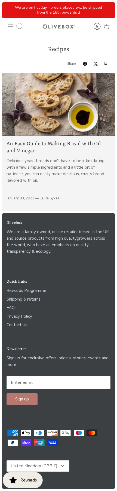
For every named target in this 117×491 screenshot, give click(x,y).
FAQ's (12, 307)
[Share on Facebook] (85, 64)
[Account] (95, 26)
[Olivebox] (58, 26)
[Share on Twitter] (95, 64)
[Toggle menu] (10, 26)
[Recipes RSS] (105, 64)
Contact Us (17, 325)
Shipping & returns (24, 299)
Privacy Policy (19, 316)
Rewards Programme (26, 290)
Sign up (22, 399)
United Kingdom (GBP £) (34, 466)
